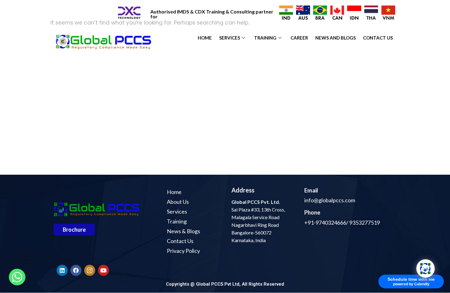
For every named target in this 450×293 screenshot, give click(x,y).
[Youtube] (103, 270)
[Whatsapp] (17, 277)
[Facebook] (75, 270)
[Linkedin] (62, 270)
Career (299, 37)
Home (205, 37)
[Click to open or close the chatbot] (425, 268)
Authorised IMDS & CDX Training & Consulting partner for (211, 14)
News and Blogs (335, 37)
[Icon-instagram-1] (89, 270)
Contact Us (378, 37)
